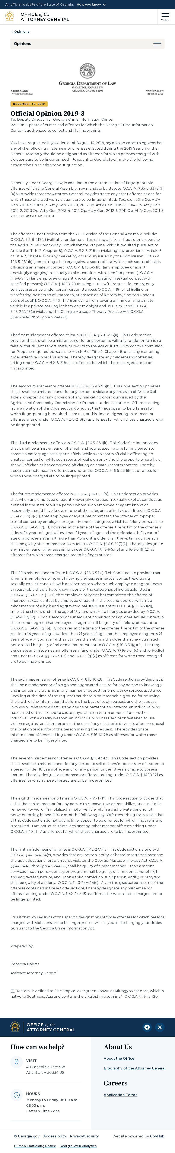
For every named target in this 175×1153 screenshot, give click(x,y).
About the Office (119, 1058)
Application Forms (120, 1095)
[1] (34, 301)
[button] (157, 43)
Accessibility (54, 1136)
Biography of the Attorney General (134, 1068)
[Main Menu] (164, 17)
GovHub (157, 1136)
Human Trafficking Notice (35, 1146)
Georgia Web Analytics (78, 1146)
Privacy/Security (84, 1136)
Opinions (21, 31)
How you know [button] (89, 4)
